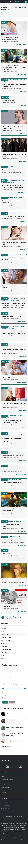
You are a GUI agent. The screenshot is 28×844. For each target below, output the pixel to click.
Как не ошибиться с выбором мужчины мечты (14, 155)
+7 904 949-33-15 (5, 805)
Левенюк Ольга (22, 192)
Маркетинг (3, 643)
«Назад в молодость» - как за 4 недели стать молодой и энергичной (13, 332)
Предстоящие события (7, 779)
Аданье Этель (22, 133)
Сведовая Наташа (21, 175)
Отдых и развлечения (6, 649)
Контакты (3, 790)
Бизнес (3, 631)
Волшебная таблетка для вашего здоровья (14, 728)
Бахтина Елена (22, 91)
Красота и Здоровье (6, 637)
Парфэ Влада (22, 460)
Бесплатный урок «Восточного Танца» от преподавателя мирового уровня (14, 304)
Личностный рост (5, 640)
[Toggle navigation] (2, 1)
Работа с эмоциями (11, 714)
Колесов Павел (22, 559)
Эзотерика (3, 658)
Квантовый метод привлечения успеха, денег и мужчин (11, 421)
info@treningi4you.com (6, 811)
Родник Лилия (22, 161)
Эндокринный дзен (8, 170)
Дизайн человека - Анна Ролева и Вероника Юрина (14, 734)
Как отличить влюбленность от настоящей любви (11, 510)
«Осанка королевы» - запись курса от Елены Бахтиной (14, 85)
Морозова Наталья (21, 474)
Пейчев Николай (21, 321)
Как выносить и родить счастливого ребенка (13, 287)
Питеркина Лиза (22, 74)
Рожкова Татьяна (21, 44)
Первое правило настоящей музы (12, 483)
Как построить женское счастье (11, 316)
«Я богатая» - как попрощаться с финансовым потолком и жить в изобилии (12, 439)
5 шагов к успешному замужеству (12, 455)
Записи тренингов (5, 782)
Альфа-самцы (6, 606)
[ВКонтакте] (7, 766)
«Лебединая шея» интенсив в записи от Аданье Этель (13, 127)
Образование (4, 646)
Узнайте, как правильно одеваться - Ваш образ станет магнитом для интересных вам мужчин (16, 721)
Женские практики (6, 41)
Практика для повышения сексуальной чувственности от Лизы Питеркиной (13, 67)
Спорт (2, 655)
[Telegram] (20, 766)
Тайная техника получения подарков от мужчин (13, 404)
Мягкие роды (6, 377)
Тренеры (3, 784)
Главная (3, 776)
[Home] (13, 2)
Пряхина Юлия (22, 447)
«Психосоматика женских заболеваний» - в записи (10, 38)
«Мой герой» (6, 553)
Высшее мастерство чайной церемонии (10, 201)
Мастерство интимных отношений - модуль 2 (13, 259)
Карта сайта (4, 792)
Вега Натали (23, 428)
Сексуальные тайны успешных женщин (11, 525)
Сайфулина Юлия (21, 339)
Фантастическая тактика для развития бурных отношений (14, 350)
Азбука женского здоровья (10, 469)
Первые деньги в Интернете (13, 741)
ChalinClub (23, 820)
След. (21, 617)
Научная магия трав (8, 100)
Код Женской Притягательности (12, 540)
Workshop (3, 628)
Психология (4, 652)
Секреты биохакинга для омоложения (14, 216)
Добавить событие (5, 787)
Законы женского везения (10, 580)
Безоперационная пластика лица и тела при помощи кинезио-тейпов (13, 186)
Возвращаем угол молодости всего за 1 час (14, 243)
